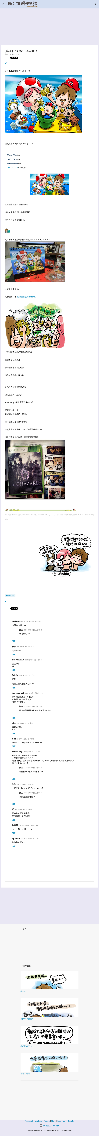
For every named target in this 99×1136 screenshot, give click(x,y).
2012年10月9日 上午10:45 (33, 630)
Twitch (47, 1121)
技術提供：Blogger (50, 1125)
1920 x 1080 (12, 167)
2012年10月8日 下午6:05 (25, 784)
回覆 (13, 641)
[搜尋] (95, 4)
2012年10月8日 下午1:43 (31, 752)
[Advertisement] (49, 25)
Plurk (53, 1121)
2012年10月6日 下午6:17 (27, 675)
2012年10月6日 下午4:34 (32, 621)
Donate (71, 1121)
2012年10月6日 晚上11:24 (34, 693)
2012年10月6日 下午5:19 (25, 646)
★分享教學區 (10, 595)
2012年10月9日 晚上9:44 (23, 809)
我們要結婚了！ (26, 1046)
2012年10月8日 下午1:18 (25, 739)
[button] (6, 63)
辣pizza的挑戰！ (27, 1019)
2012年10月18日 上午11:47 (30, 838)
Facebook (29, 1121)
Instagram (61, 1121)
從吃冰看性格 (26, 1074)
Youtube (38, 1121)
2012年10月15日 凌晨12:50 (28, 825)
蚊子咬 (23, 991)
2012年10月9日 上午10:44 (33, 793)
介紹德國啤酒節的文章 (26, 297)
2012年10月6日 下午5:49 (33, 660)
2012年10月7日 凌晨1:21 (25, 723)
